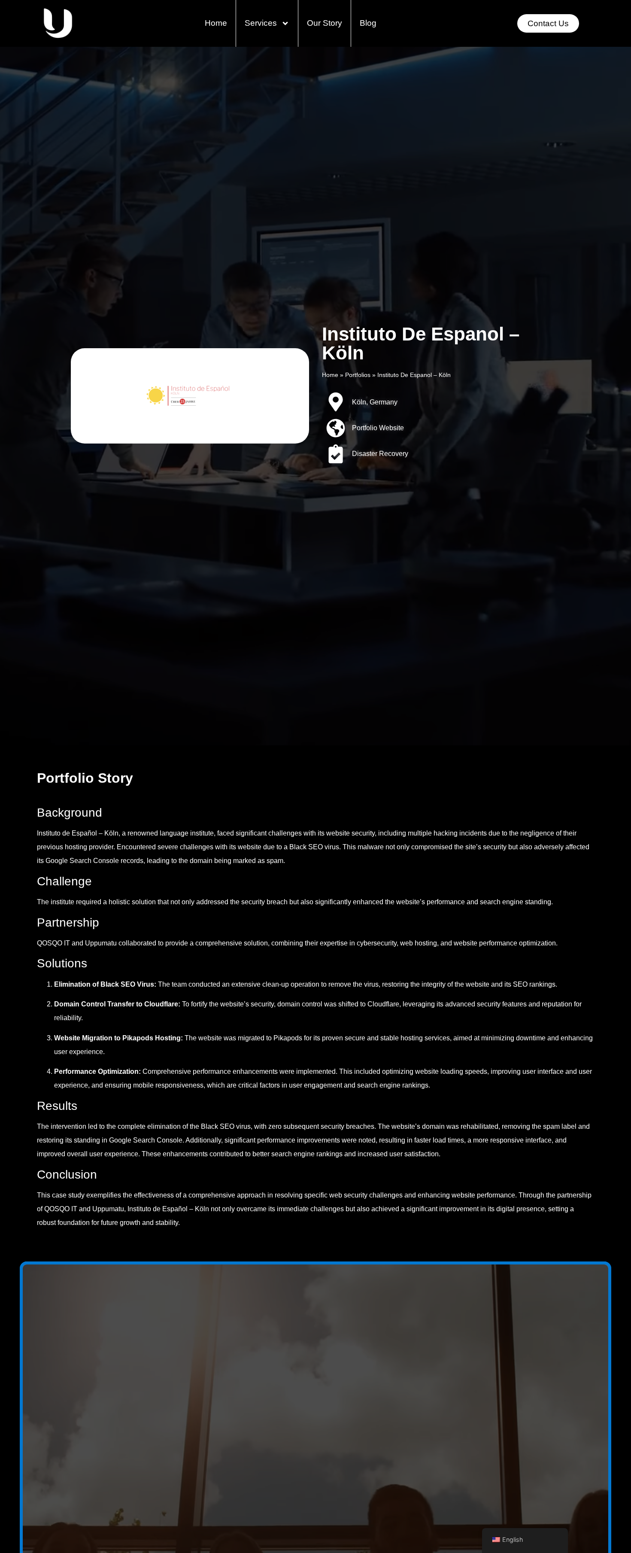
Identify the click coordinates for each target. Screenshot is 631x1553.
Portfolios (357, 375)
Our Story (324, 22)
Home (216, 22)
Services (261, 22)
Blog (368, 22)
